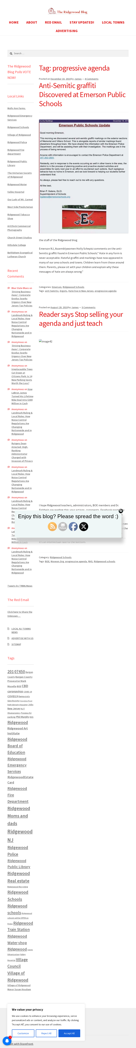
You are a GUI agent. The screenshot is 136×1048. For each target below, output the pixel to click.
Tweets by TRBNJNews (19, 585)
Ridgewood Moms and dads (18, 815)
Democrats (24, 696)
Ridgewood (17, 722)
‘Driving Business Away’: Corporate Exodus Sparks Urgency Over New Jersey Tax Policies (22, 298)
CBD (25, 686)
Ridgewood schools (104, 561)
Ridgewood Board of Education (17, 746)
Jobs (30, 704)
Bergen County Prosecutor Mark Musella (19, 681)
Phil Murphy (22, 717)
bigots (63, 290)
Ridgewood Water (17, 184)
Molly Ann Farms (16, 108)
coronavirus (15, 691)
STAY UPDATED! (82, 22)
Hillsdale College (16, 245)
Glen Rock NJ (13, 700)
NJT (23, 708)
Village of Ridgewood (19, 134)
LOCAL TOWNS (113, 22)
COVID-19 (28, 692)
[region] (46, 1022)
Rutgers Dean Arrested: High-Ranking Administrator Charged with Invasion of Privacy (22, 452)
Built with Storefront (20, 1044)
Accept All (69, 1033)
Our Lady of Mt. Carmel (20, 199)
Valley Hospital (15, 191)
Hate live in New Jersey (81, 290)
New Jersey (13, 708)
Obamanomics (14, 713)
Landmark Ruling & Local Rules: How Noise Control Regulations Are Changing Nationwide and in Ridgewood (22, 326)
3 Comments (88, 307)
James (78, 78)
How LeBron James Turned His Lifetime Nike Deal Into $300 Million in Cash (22, 396)
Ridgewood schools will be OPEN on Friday (19, 918)
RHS (90, 561)
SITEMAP (16, 644)
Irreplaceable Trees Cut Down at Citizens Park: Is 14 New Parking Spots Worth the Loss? (22, 376)
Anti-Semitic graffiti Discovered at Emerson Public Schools (82, 94)
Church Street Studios (19, 237)
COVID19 (12, 696)
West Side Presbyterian (20, 207)
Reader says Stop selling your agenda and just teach (81, 318)
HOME (14, 22)
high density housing (17, 704)
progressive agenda (106, 290)
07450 (19, 671)
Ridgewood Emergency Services (17, 765)
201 (10, 671)
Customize (23, 1033)
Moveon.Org (57, 561)
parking (11, 717)
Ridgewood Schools (73, 287)
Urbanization (13, 954)
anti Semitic (52, 290)
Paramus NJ (26, 713)
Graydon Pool (26, 701)
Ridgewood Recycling (17, 886)
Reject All (46, 1033)
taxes (30, 949)
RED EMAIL (53, 22)
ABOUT (31, 22)
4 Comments (91, 78)
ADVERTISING (67, 31)
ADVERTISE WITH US (22, 638)
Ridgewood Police (17, 142)
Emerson (56, 287)
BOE (47, 561)
